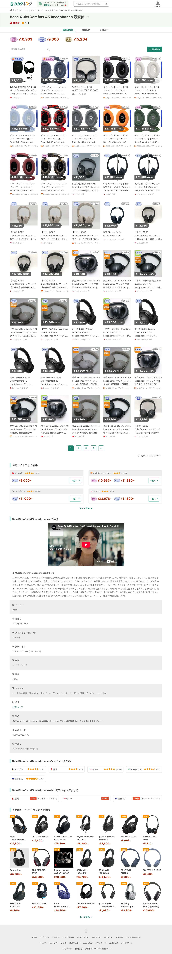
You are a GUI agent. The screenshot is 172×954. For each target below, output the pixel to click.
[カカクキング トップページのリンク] (11, 10)
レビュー (104, 29)
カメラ (63, 943)
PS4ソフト (96, 937)
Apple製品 (87, 943)
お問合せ (78, 949)
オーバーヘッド (44, 10)
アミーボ (119, 937)
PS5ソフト (108, 937)
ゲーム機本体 (68, 937)
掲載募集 (89, 949)
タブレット (44, 937)
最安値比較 (68, 29)
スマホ (34, 937)
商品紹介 (86, 29)
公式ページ (17, 707)
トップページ (66, 949)
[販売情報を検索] (48, 50)
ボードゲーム (126, 943)
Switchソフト (83, 937)
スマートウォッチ (133, 937)
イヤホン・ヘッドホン (24, 10)
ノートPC (56, 937)
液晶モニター (74, 943)
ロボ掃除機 (113, 943)
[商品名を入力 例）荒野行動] (106, 4)
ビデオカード (100, 943)
